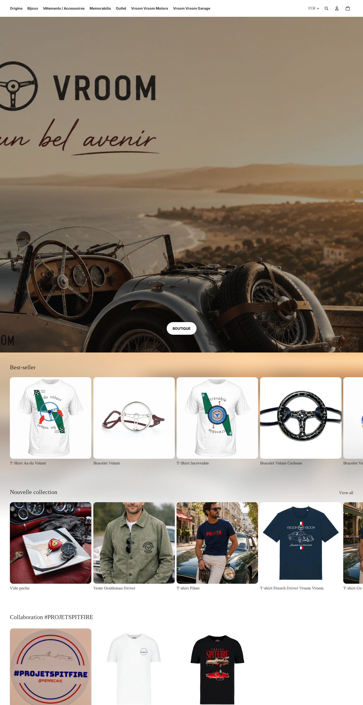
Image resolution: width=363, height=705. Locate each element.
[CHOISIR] (83, 451)
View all (346, 492)
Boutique (182, 328)
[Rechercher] (326, 8)
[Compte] (336, 8)
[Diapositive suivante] (347, 421)
